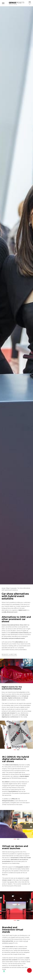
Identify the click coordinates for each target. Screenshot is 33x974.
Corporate (13, 588)
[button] (15, 920)
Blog (7, 588)
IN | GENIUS (15, 776)
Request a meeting (9, 654)
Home (3, 588)
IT (29, 4)
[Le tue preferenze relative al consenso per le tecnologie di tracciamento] (4, 971)
